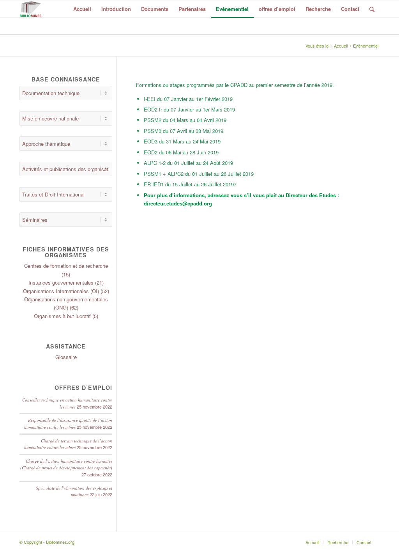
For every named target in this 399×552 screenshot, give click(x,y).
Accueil (341, 46)
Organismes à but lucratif (62, 316)
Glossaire (66, 357)
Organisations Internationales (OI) (61, 291)
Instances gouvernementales (61, 282)
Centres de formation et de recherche (66, 265)
